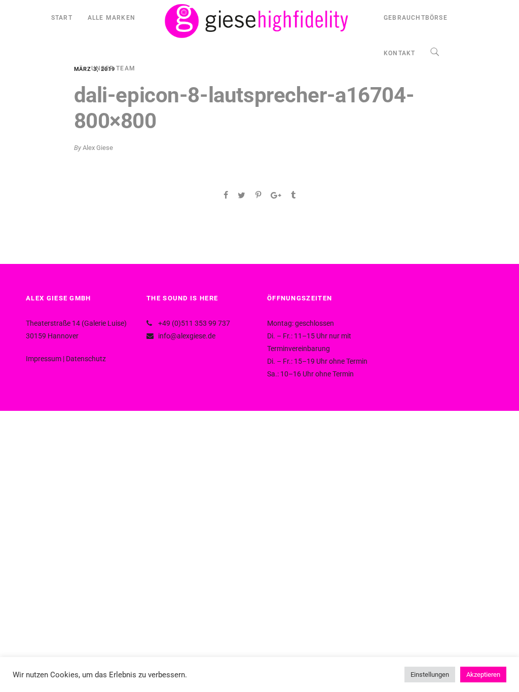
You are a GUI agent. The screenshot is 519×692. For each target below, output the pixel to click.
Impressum (43, 359)
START (61, 17)
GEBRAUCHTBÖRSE (416, 17)
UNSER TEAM (113, 68)
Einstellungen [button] (430, 674)
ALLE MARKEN (111, 17)
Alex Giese (98, 147)
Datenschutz (86, 359)
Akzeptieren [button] (483, 674)
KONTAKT (399, 53)
